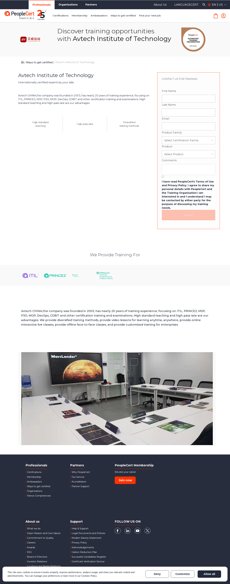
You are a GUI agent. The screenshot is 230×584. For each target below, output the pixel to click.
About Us (160, 4)
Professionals (42, 4)
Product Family (172, 132)
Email (165, 118)
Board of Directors (37, 556)
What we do (34, 528)
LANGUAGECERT (186, 4)
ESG (29, 552)
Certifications (34, 472)
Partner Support (80, 486)
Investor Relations (37, 561)
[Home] (23, 62)
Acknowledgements (83, 547)
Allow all (209, 574)
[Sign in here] (223, 16)
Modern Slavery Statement (86, 538)
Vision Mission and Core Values (43, 533)
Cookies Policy (89, 575)
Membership (34, 477)
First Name (169, 91)
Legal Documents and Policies (88, 533)
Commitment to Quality (40, 538)
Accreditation (79, 481)
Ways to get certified (39, 62)
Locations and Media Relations (44, 566)
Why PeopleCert (81, 472)
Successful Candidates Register (89, 556)
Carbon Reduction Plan (84, 552)
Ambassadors (34, 481)
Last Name (169, 104)
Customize (182, 574)
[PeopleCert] (28, 16)
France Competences (39, 495)
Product (167, 146)
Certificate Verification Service (88, 561)
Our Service (78, 477)
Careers (31, 542)
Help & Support (80, 528)
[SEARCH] (203, 4)
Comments (169, 160)
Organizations (68, 4)
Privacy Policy (79, 542)
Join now (125, 480)
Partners (91, 4)
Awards (31, 547)
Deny (157, 574)
